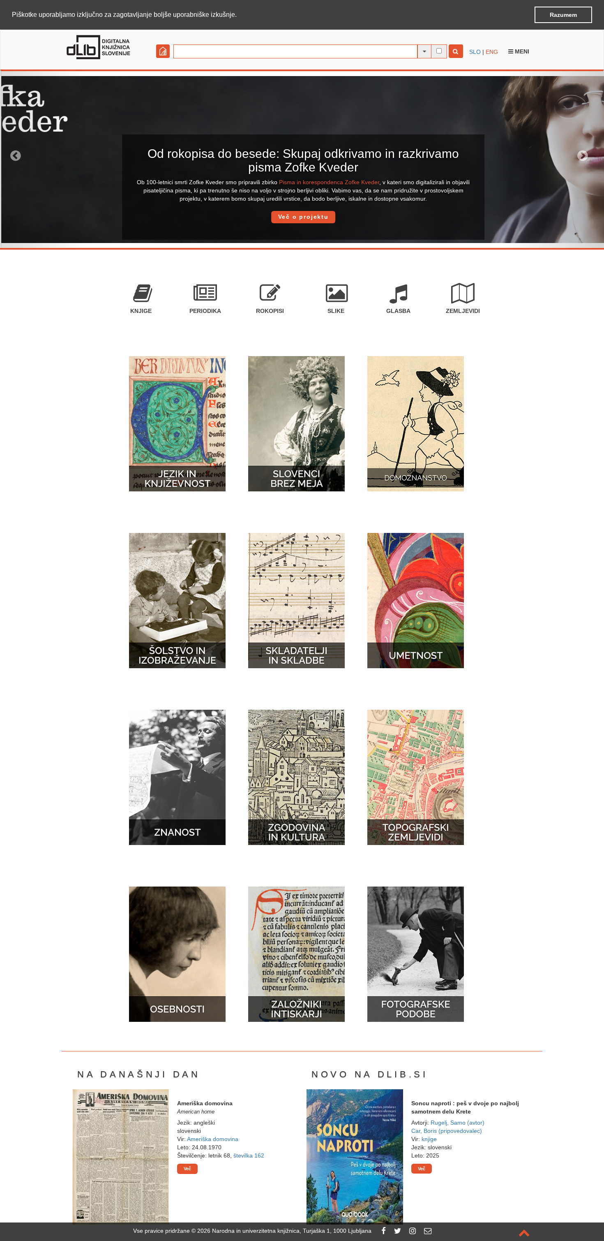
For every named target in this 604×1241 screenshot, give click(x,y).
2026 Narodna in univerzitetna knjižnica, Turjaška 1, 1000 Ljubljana (284, 1230)
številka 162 (248, 1155)
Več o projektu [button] (302, 216)
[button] (239, 15)
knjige (429, 1139)
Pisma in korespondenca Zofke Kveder (328, 182)
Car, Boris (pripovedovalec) (446, 1131)
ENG (492, 52)
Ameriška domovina (212, 1139)
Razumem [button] (563, 15)
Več (187, 1168)
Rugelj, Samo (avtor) (457, 1122)
